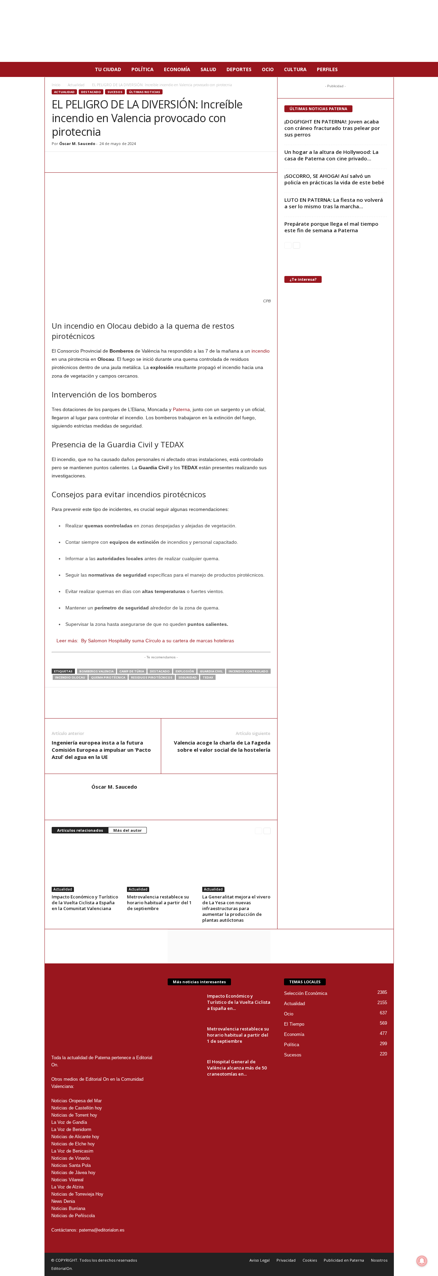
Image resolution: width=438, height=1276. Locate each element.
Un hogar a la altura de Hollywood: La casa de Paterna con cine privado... (331, 155)
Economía (177, 69)
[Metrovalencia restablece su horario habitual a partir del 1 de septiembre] (161, 866)
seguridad (187, 677)
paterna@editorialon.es (102, 1230)
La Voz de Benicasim (72, 1151)
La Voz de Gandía (69, 1122)
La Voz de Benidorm (71, 1129)
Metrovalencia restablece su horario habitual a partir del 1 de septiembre (159, 902)
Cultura (295, 69)
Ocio (268, 69)
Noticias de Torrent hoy (74, 1115)
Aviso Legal (259, 1260)
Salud (208, 69)
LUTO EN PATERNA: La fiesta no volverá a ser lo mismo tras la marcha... (333, 203)
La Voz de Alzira (67, 1186)
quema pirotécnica (108, 677)
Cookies (309, 1260)
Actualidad (76, 84)
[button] (383, 69)
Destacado (91, 92)
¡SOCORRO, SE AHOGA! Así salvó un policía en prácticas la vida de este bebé (334, 179)
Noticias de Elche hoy (73, 1143)
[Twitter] (90, 162)
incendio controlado (248, 671)
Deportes (239, 69)
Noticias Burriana (68, 1208)
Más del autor (127, 830)
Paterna (181, 409)
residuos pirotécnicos (151, 677)
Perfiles (327, 69)
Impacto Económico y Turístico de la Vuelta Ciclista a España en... (238, 1002)
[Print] (121, 162)
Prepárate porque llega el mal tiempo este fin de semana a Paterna (331, 227)
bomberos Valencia (96, 671)
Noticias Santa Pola (71, 1165)
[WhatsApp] (58, 162)
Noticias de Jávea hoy (73, 1172)
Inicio (56, 84)
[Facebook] (74, 162)
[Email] (106, 162)
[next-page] (267, 830)
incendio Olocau (70, 677)
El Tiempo (294, 1024)
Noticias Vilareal (67, 1179)
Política (142, 69)
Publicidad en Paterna (344, 1260)
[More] (137, 162)
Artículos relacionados (80, 830)
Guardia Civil (211, 671)
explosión (185, 671)
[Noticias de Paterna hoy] (219, 31)
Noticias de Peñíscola (73, 1215)
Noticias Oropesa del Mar (76, 1100)
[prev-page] (258, 830)
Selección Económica (305, 993)
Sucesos (115, 92)
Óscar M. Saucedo (77, 143)
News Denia (63, 1201)
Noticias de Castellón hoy (76, 1107)
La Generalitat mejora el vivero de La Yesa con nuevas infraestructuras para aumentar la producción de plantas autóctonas (236, 908)
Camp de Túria (131, 671)
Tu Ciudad (108, 69)
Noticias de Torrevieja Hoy (77, 1194)
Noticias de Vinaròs (70, 1158)
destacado (160, 671)
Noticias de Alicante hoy (75, 1136)
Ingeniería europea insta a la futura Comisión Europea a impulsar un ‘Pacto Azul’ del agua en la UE (101, 749)
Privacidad (286, 1260)
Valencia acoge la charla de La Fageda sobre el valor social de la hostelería (222, 746)
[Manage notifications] (421, 1260)
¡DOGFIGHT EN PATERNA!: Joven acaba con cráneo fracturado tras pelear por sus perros (332, 128)
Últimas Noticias (144, 92)
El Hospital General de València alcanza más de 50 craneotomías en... (237, 1067)
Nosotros (379, 1260)
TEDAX (208, 677)
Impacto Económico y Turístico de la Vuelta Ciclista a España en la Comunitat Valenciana (85, 902)
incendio (261, 351)
